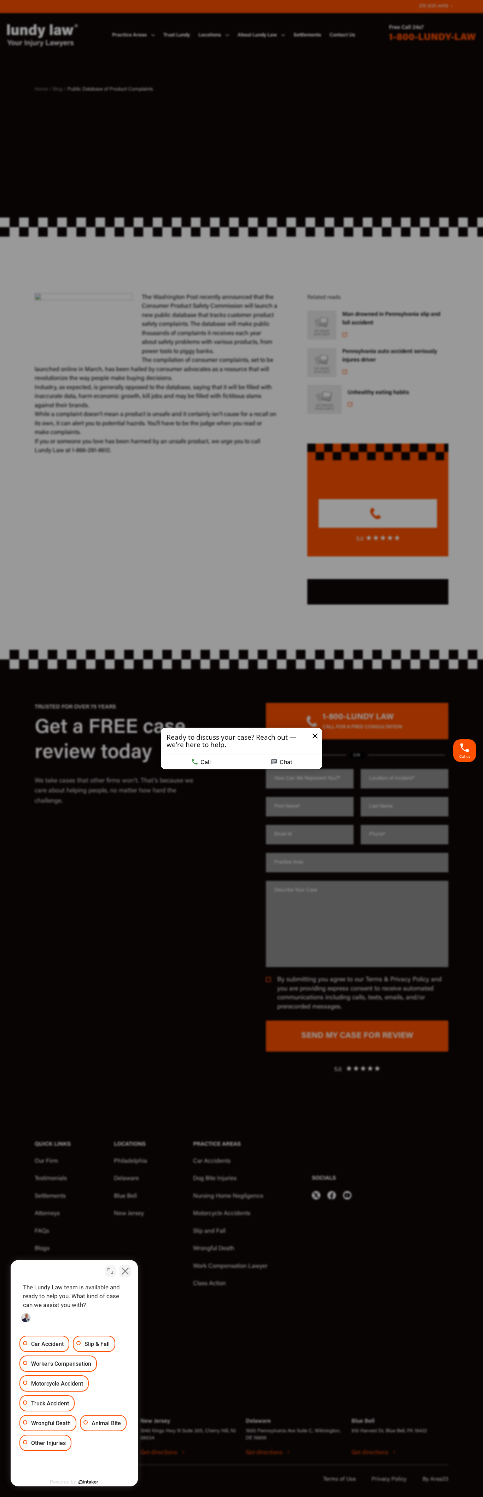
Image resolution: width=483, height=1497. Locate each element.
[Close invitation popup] (315, 736)
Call (205, 761)
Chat (286, 761)
